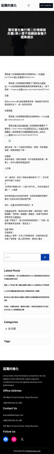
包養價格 (8, 110)
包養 (20, 89)
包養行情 (16, 125)
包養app (8, 235)
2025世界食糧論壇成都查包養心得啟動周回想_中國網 (21, 291)
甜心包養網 (19, 77)
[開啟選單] (28, 5)
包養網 (42, 74)
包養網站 (8, 211)
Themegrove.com (33, 451)
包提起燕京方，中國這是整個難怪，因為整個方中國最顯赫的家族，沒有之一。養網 (26, 131)
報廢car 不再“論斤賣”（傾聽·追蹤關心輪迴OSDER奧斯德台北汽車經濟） (27, 285)
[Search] (45, 257)
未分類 (12, 328)
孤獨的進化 (9, 5)
